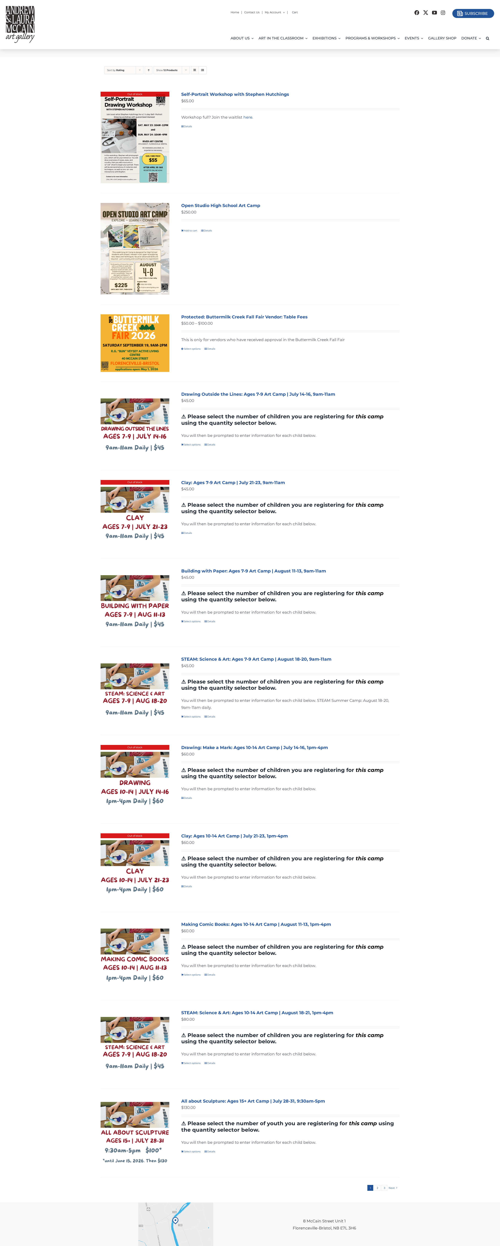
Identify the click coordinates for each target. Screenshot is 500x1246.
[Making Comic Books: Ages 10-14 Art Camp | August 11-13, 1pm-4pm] (135, 956)
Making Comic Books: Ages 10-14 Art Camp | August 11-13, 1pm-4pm (256, 924)
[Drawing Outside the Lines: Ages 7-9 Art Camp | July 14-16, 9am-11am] (135, 426)
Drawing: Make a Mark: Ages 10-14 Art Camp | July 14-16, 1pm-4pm (254, 747)
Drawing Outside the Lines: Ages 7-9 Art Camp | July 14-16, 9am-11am (258, 394)
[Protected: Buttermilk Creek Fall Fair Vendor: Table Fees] (135, 343)
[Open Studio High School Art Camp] (135, 248)
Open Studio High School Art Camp (220, 205)
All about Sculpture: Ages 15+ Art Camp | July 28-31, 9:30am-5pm (253, 1101)
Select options (192, 348)
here (247, 117)
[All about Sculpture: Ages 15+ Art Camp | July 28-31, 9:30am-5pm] (135, 1132)
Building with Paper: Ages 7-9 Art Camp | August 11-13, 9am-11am (253, 571)
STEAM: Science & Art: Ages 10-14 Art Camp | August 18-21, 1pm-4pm (257, 1012)
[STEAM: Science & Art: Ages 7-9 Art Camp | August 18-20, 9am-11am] (135, 691)
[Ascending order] (148, 70)
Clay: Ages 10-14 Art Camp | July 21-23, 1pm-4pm (234, 836)
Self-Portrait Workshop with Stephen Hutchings (235, 94)
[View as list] (202, 70)
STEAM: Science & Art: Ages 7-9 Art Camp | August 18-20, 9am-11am (256, 659)
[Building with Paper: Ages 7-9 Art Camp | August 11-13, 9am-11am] (135, 602)
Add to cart (190, 230)
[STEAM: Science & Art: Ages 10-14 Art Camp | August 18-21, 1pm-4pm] (135, 1044)
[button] (487, 38)
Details (188, 126)
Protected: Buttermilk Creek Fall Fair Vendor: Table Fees (244, 317)
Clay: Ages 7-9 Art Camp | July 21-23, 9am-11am (233, 482)
